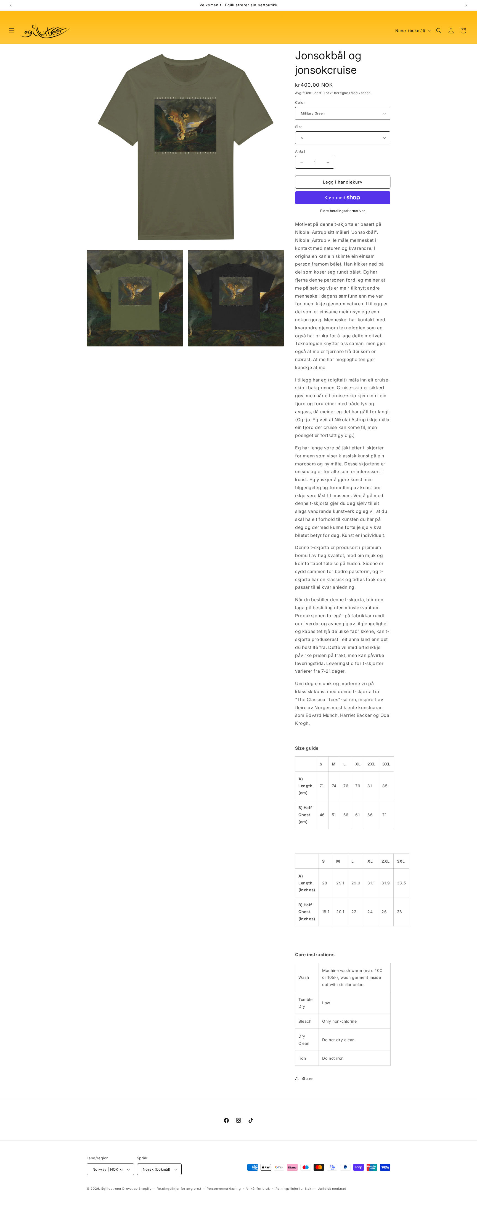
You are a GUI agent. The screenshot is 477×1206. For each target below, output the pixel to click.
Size (299, 126)
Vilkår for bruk (258, 1189)
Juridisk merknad (332, 1189)
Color (300, 102)
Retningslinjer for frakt (294, 1189)
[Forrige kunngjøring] (11, 5)
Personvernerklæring (224, 1189)
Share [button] (307, 1078)
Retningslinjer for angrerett (179, 1189)
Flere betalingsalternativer (342, 211)
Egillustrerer (111, 1189)
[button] (12, 31)
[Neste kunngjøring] (466, 5)
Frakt (328, 93)
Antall (300, 151)
